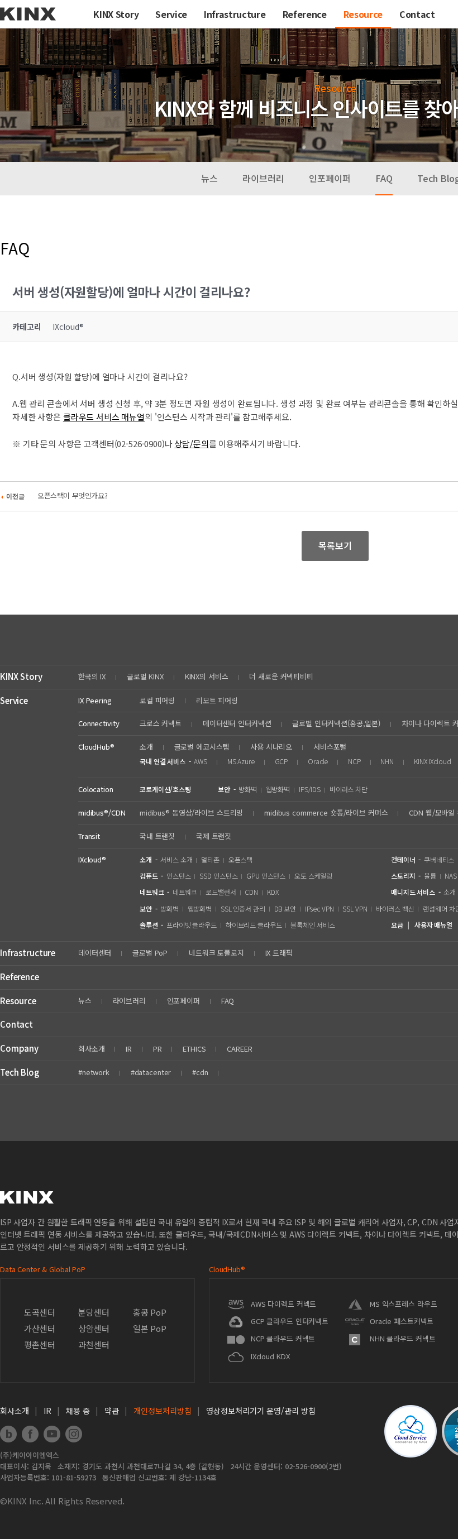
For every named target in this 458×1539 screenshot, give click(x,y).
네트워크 (185, 891)
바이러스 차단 (349, 789)
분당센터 (93, 1312)
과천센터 (93, 1344)
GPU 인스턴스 (265, 875)
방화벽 (247, 789)
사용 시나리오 (271, 746)
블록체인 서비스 (312, 924)
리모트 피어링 (217, 700)
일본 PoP (149, 1328)
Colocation (95, 789)
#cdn (200, 1072)
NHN (387, 761)
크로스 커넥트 (161, 723)
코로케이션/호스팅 (165, 789)
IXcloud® (92, 859)
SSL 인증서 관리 (243, 908)
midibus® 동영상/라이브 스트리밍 (191, 812)
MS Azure (241, 761)
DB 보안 (285, 908)
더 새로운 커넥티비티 (281, 676)
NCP (354, 761)
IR (129, 1048)
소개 (146, 746)
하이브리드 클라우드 (254, 924)
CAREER (239, 1048)
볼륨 (430, 875)
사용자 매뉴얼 (433, 924)
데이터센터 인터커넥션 (237, 723)
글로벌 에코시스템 (202, 746)
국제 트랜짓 (213, 836)
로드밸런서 (221, 891)
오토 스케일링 (313, 875)
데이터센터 (94, 952)
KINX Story (21, 676)
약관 (111, 1410)
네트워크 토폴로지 (216, 952)
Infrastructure (27, 952)
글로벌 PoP (150, 952)
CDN (251, 891)
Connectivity (98, 723)
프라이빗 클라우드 (191, 924)
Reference (19, 976)
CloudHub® (96, 746)
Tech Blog (19, 1072)
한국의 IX (92, 676)
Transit (89, 836)
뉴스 (209, 178)
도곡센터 (39, 1312)
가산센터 (39, 1328)
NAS (451, 875)
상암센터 (93, 1328)
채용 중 (78, 1410)
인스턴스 (178, 875)
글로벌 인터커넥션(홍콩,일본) (336, 723)
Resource (18, 1000)
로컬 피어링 (157, 700)
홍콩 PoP (149, 1312)
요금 (397, 924)
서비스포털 (329, 746)
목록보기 (335, 545)
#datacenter (151, 1072)
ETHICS (194, 1048)
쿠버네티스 (439, 859)
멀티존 (210, 859)
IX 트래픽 (279, 952)
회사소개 (91, 1048)
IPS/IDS (310, 789)
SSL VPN (354, 908)
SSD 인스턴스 (218, 875)
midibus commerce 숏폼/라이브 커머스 (326, 812)
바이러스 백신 (395, 908)
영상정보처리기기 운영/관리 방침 (261, 1410)
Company (19, 1048)
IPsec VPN (319, 908)
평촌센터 (39, 1344)
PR (157, 1048)
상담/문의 (191, 443)
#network (93, 1072)
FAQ (384, 178)
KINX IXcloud (432, 761)
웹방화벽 (278, 789)
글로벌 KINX (145, 676)
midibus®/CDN (101, 812)
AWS (200, 761)
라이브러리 (263, 178)
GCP (281, 761)
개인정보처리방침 (162, 1410)
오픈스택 (240, 859)
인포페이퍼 (330, 178)
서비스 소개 (176, 859)
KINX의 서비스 (206, 676)
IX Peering (95, 700)
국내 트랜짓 (157, 836)
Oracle (318, 761)
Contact (16, 1024)
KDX (273, 891)
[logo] (28, 24)
